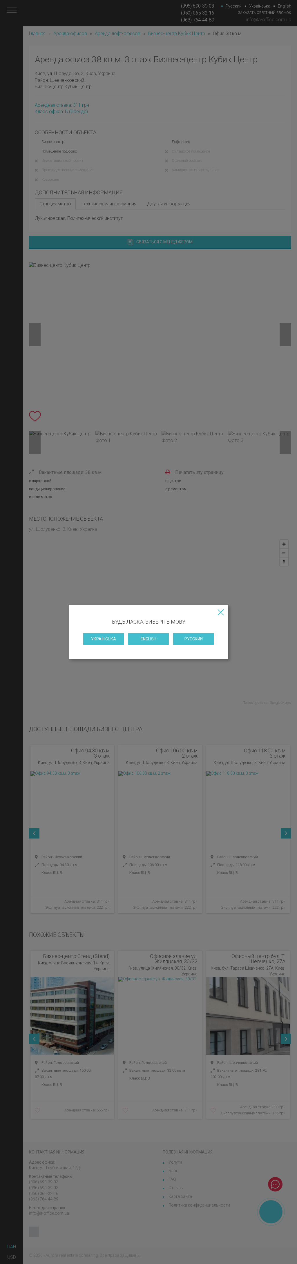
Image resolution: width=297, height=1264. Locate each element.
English (148, 639)
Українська (103, 639)
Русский (193, 639)
